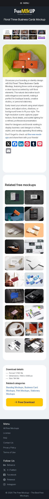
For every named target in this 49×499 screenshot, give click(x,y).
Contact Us (8, 442)
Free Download (25, 402)
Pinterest (11, 479)
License (6, 433)
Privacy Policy (9, 447)
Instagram (11, 484)
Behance (11, 465)
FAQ (5, 438)
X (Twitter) (11, 470)
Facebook (11, 474)
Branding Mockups (14, 387)
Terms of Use (9, 452)
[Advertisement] (27, 164)
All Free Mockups (11, 428)
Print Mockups (22, 390)
